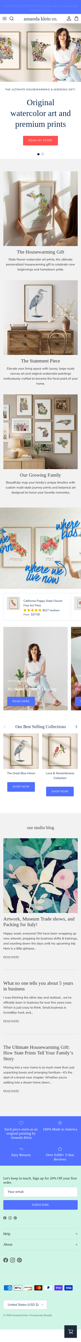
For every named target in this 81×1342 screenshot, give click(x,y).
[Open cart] (70, 1331)
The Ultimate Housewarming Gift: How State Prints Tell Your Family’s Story (38, 1053)
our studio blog (40, 827)
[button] (32, 610)
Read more (11, 957)
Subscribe (40, 1205)
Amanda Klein (20, 1315)
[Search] (13, 18)
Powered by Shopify (40, 1315)
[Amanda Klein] (40, 19)
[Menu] (4, 18)
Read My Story (40, 140)
